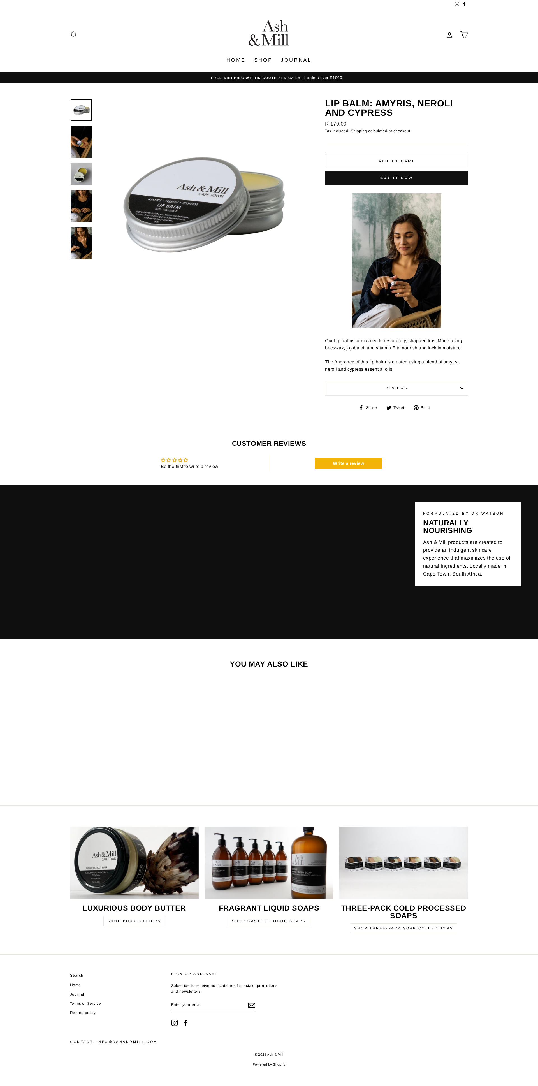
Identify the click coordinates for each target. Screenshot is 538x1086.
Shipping (359, 131)
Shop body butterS (134, 921)
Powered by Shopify (269, 1064)
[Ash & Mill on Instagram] (174, 1023)
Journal (296, 60)
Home (235, 60)
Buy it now (396, 178)
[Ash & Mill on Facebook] (185, 1023)
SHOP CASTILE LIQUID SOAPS (269, 921)
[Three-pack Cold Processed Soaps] (403, 863)
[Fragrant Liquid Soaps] (269, 863)
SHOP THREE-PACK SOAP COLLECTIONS (403, 928)
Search (76, 975)
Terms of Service (85, 1003)
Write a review (348, 463)
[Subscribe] (251, 1005)
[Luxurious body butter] (134, 863)
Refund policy (83, 1013)
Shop (263, 60)
